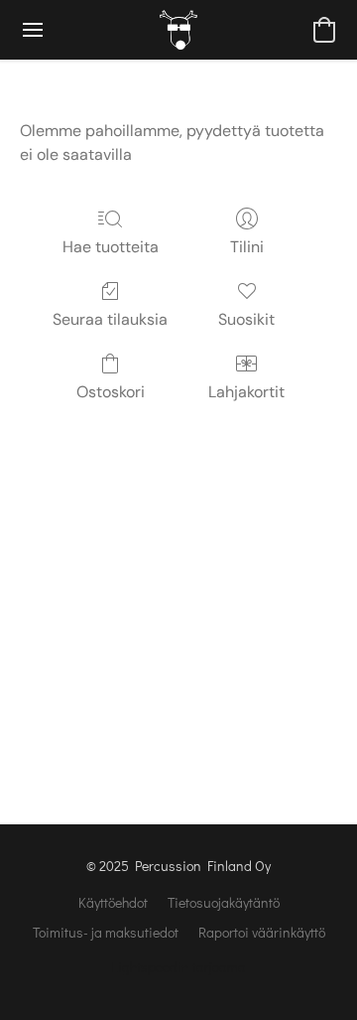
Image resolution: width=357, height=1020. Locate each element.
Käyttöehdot (113, 902)
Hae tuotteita (110, 246)
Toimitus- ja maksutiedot (105, 932)
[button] (178, 30)
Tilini (247, 246)
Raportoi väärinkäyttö (261, 932)
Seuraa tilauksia (110, 319)
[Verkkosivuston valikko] (32, 30)
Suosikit (246, 319)
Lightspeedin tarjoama (178, 966)
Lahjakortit (246, 391)
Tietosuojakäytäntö (224, 902)
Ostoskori (110, 391)
